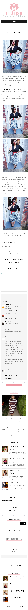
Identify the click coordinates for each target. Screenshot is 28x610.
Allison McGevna (14, 28)
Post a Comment (8, 378)
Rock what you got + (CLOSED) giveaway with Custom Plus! (17, 591)
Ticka (6, 321)
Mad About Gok (17, 597)
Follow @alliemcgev (14, 510)
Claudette (6, 89)
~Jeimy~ (7, 369)
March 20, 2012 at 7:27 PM (11, 334)
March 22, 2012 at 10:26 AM (11, 366)
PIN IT (11, 262)
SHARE (7, 259)
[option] (14, 281)
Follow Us (14, 551)
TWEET (14, 259)
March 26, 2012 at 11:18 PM (11, 375)
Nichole (7, 304)
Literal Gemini (9, 313)
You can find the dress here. (8, 242)
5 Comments (13, 37)
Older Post (18, 385)
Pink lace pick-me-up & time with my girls (17, 584)
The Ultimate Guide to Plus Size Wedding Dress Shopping (17, 577)
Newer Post (10, 385)
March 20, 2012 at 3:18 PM (11, 311)
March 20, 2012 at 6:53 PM (11, 318)
